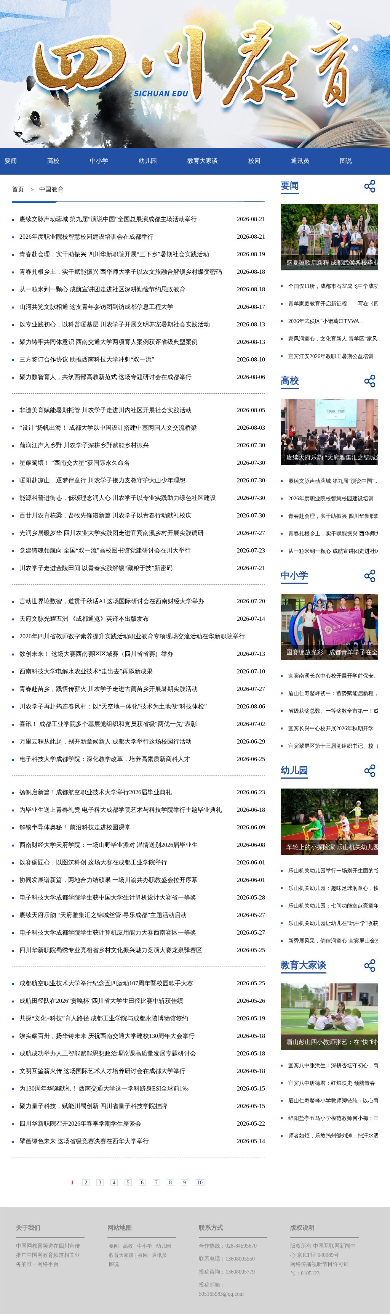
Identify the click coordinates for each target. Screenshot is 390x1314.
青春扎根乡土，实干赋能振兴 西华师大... (336, 534)
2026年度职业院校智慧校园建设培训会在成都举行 (86, 236)
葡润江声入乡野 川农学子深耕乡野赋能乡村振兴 (84, 445)
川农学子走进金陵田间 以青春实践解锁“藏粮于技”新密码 (96, 568)
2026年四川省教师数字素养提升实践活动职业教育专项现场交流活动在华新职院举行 (132, 636)
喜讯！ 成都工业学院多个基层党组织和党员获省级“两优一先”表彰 (108, 724)
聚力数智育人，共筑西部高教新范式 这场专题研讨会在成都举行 (105, 377)
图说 (346, 160)
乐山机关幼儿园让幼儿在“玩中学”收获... (335, 923)
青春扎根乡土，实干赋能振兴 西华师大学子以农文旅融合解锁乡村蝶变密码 (120, 271)
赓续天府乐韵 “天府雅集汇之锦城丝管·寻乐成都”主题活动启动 (103, 915)
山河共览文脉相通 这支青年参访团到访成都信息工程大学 (96, 307)
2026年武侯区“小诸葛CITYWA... (326, 321)
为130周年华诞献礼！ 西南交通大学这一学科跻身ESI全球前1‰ (104, 1088)
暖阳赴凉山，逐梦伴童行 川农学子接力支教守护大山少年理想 (102, 480)
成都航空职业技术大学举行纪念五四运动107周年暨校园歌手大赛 (106, 983)
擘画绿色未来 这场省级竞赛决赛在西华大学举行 (84, 1141)
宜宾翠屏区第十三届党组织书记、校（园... (338, 746)
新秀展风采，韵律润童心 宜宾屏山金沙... (336, 941)
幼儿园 (148, 160)
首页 (18, 189)
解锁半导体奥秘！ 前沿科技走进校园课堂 (75, 827)
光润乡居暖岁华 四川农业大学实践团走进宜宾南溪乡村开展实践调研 (111, 533)
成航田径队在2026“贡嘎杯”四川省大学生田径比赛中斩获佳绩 (101, 1001)
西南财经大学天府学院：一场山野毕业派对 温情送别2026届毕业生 (108, 845)
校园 (254, 160)
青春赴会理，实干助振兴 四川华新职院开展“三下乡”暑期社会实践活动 (114, 254)
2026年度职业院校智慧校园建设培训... (333, 498)
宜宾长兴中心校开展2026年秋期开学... (333, 728)
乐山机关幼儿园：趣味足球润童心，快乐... (338, 888)
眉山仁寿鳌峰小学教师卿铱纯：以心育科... (338, 1101)
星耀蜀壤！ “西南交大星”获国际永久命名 (74, 462)
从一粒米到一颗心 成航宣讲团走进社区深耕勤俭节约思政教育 (102, 289)
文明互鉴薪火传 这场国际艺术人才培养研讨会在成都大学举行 (102, 1071)
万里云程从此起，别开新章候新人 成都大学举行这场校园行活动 (105, 741)
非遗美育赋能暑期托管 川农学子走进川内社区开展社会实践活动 (105, 410)
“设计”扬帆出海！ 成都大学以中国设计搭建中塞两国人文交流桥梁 (108, 427)
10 (200, 1182)
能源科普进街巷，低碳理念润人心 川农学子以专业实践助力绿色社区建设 (117, 498)
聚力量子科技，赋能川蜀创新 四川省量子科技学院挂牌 (93, 1106)
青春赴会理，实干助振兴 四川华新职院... (336, 516)
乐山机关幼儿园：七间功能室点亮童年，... (338, 906)
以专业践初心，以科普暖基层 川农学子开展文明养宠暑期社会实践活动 (114, 324)
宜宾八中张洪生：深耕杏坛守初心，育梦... (338, 1065)
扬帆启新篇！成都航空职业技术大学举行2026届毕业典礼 (95, 792)
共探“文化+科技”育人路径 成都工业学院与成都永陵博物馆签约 (103, 1018)
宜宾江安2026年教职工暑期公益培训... (333, 356)
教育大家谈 (202, 160)
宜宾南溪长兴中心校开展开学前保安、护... (338, 676)
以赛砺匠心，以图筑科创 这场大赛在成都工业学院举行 (93, 862)
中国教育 (51, 189)
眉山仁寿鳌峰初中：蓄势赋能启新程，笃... (338, 693)
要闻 (11, 160)
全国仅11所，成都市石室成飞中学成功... (336, 286)
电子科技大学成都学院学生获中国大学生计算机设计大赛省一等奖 (107, 897)
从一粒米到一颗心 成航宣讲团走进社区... (336, 551)
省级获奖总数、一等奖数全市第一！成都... (338, 711)
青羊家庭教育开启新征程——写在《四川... (338, 304)
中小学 (99, 160)
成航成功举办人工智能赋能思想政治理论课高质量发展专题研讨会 (107, 1053)
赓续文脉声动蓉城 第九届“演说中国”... (333, 481)
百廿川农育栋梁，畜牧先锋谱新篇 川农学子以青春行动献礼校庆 (105, 515)
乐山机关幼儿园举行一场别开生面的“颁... (337, 871)
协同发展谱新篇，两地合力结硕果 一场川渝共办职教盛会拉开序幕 (108, 880)
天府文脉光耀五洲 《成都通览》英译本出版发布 (84, 618)
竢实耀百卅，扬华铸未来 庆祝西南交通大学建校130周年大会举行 (107, 1036)
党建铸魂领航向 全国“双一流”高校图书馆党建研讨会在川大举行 (105, 550)
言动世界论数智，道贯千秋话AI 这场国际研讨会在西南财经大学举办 (111, 601)
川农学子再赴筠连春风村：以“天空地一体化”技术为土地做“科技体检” (113, 706)
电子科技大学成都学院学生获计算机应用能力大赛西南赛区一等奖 (107, 932)
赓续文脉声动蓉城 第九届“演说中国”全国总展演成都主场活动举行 (108, 219)
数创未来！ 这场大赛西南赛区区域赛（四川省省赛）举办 (96, 654)
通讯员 (300, 160)
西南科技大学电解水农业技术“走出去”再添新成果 (86, 671)
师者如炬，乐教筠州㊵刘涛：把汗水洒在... (338, 1136)
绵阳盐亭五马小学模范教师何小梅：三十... (338, 1118)
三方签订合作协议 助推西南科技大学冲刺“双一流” (86, 359)
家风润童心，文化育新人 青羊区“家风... (335, 339)
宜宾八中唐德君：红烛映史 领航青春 (331, 1083)
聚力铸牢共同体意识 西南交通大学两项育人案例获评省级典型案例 (108, 342)
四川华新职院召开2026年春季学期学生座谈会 (80, 1123)
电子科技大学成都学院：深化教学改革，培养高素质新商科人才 (104, 759)
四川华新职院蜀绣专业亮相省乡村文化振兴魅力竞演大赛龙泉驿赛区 (110, 950)
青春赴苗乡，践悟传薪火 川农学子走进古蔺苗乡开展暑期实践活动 (108, 689)
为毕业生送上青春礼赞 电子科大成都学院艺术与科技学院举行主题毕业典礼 (120, 809)
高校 (53, 160)
